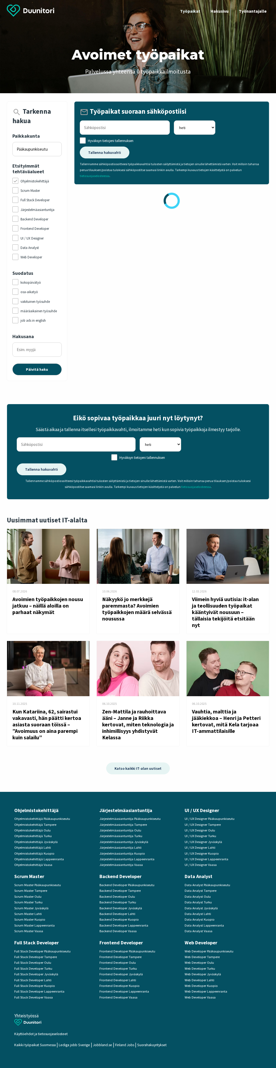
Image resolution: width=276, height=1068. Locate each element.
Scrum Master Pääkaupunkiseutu (37, 885)
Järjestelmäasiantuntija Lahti (120, 847)
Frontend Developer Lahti (117, 980)
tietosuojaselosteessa (94, 176)
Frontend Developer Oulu (117, 962)
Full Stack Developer (36, 942)
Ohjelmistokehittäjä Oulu (32, 830)
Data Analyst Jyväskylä (201, 908)
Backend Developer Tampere (120, 891)
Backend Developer (120, 876)
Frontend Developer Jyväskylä (121, 974)
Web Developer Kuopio (201, 986)
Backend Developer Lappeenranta (123, 925)
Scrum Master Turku (28, 902)
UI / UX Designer (202, 810)
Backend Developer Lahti (117, 914)
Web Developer (201, 942)
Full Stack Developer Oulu (32, 962)
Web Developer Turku (200, 968)
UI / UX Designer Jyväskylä (203, 842)
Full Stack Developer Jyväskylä (36, 974)
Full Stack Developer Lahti (32, 980)
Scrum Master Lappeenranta (34, 925)
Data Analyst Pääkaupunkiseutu (207, 885)
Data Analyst (198, 876)
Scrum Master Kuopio (29, 919)
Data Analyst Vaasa (198, 931)
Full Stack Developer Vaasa (33, 997)
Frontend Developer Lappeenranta (124, 991)
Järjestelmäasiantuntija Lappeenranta (126, 859)
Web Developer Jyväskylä (203, 974)
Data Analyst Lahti (198, 914)
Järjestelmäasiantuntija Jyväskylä (123, 842)
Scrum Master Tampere (30, 891)
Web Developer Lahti (199, 980)
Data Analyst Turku (198, 902)
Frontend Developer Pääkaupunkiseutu (127, 951)
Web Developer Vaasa (200, 997)
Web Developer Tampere (202, 957)
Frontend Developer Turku (118, 968)
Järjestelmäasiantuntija (125, 810)
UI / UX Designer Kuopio (202, 853)
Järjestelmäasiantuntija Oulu (120, 830)
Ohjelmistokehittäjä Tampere (35, 825)
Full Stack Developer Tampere (35, 957)
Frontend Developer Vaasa (118, 997)
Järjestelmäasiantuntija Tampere (123, 825)
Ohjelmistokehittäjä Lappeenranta (39, 859)
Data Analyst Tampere (200, 891)
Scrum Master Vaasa (28, 931)
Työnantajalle (253, 11)
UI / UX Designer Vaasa (201, 865)
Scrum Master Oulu (28, 896)
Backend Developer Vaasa (118, 931)
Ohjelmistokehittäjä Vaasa (33, 865)
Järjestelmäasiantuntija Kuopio (122, 853)
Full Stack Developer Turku (33, 968)
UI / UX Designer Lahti (200, 847)
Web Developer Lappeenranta (206, 991)
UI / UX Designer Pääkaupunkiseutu (209, 819)
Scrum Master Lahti (28, 914)
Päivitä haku (37, 369)
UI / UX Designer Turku (200, 836)
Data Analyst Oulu (198, 896)
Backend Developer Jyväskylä (120, 908)
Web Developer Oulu (199, 962)
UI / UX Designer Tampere (203, 825)
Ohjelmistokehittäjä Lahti (32, 847)
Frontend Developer (121, 942)
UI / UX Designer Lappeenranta (206, 859)
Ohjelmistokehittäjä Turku (33, 836)
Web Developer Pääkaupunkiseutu (209, 951)
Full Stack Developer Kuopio (34, 986)
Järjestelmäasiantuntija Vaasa (121, 865)
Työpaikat (190, 11)
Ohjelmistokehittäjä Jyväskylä (36, 842)
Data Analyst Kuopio (200, 919)
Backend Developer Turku (117, 902)
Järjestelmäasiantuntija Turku (120, 836)
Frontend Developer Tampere (120, 957)
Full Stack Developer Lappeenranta (39, 991)
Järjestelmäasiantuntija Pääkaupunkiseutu (130, 819)
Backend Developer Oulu (117, 896)
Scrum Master (29, 876)
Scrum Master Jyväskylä (31, 908)
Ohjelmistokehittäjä (36, 810)
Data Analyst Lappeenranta (204, 925)
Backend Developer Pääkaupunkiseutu (126, 885)
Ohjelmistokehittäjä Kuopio (34, 853)
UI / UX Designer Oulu (200, 830)
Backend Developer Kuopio (119, 919)
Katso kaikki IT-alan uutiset (138, 768)
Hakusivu (220, 11)
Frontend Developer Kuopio (119, 986)
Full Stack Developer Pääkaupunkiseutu (42, 951)
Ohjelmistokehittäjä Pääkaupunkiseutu (42, 819)
